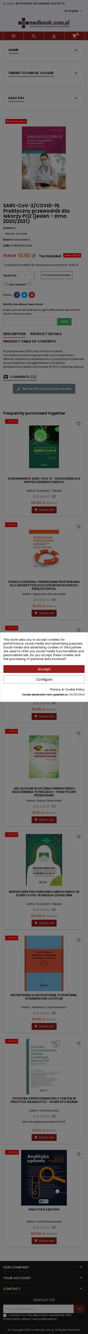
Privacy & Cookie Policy (67, 689)
